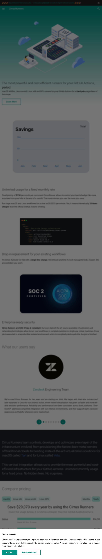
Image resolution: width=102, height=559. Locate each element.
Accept (9, 552)
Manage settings (28, 552)
